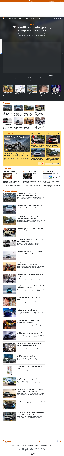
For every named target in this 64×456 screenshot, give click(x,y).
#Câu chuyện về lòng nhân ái (25, 79)
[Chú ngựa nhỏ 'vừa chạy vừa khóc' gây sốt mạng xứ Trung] (32, 88)
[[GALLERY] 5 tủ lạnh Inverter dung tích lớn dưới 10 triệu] (9, 370)
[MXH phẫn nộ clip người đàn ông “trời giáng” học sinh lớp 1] (44, 88)
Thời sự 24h (27, 18)
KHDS (46, 1)
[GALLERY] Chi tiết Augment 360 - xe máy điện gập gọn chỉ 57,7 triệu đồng (40, 126)
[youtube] (42, 163)
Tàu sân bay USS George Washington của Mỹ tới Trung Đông (32, 182)
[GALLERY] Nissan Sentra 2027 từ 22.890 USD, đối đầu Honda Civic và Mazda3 (29, 378)
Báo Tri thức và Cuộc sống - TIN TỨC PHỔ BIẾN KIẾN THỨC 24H (32, 1)
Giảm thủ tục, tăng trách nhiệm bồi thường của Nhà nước (17, 175)
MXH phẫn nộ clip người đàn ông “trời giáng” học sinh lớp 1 (43, 94)
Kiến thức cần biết (22, 18)
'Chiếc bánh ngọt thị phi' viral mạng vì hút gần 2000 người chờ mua (8, 94)
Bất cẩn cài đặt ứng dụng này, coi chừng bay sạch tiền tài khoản (51, 182)
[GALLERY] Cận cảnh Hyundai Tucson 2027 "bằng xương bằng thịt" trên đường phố (18, 114)
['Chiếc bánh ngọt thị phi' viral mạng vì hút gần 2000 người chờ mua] (8, 88)
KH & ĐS (52, 163)
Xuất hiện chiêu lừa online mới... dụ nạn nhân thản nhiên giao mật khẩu (57, 175)
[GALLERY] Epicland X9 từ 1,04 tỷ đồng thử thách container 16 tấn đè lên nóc (30, 355)
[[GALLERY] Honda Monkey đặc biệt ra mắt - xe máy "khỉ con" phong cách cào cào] (29, 120)
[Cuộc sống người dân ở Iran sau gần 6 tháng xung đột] (27, 176)
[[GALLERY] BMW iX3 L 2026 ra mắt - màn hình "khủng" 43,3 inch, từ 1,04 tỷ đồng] (18, 120)
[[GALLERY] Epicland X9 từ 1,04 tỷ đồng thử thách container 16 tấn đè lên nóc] (9, 358)
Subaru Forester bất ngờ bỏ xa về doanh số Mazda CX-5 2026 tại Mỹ (52, 146)
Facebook (58, 441)
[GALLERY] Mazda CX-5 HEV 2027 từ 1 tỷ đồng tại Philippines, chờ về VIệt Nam (31, 402)
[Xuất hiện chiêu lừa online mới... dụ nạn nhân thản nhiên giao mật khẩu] (47, 176)
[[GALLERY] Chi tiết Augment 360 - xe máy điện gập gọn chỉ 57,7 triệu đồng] (40, 120)
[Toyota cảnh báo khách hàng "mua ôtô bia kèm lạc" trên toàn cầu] (38, 139)
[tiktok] (39, 163)
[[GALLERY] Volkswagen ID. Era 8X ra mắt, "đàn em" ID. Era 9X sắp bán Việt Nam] (9, 312)
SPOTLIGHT (10, 133)
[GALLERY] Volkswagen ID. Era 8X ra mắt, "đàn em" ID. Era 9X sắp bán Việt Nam (29, 309)
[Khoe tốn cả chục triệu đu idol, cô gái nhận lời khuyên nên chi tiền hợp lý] (56, 88)
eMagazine (57, 133)
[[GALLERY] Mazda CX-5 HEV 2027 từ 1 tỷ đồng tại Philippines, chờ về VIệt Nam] (9, 404)
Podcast (39, 133)
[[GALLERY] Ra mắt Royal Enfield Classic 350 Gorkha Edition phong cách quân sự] (7, 108)
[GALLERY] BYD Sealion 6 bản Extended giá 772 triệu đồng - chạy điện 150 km (7, 126)
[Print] (1, 48)
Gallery (27, 133)
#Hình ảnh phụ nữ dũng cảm (36, 79)
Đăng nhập (59, 18)
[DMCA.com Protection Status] (32, 454)
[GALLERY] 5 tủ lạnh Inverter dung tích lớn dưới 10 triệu (30, 367)
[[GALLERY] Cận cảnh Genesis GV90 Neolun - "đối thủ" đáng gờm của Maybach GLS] (9, 393)
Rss (60, 441)
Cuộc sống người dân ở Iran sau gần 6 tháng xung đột (36, 175)
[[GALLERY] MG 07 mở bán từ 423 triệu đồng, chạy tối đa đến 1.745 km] (40, 108)
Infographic (48, 133)
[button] (63, 53)
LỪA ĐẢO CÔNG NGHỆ (49, 171)
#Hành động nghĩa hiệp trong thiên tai (44, 77)
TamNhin (61, 1)
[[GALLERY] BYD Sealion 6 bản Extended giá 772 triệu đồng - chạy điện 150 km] (7, 120)
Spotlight (38, 18)
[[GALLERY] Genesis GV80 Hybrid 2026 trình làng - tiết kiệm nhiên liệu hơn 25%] (29, 108)
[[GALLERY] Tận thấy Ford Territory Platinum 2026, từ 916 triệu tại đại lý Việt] (9, 416)
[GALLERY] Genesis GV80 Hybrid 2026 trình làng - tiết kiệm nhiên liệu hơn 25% (29, 114)
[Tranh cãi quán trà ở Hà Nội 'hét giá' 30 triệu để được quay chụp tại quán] (20, 88)
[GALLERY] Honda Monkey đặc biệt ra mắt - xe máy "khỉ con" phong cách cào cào (29, 126)
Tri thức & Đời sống (33, 18)
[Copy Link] (1, 50)
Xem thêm (41, 18)
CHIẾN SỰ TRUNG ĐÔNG (30, 171)
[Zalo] (1, 43)
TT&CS (48, 163)
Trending (6, 18)
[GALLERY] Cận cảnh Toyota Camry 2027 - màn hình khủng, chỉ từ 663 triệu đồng (30, 332)
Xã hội (32, 24)
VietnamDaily (57, 163)
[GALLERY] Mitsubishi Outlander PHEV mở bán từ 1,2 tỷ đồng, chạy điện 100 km (30, 344)
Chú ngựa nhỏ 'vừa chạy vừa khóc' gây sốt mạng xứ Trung (32, 94)
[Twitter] (1, 45)
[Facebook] (1, 40)
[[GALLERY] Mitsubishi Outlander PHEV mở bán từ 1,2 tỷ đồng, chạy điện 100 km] (9, 347)
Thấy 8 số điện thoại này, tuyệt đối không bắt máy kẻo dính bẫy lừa (51, 186)
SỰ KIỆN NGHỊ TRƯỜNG (10, 171)
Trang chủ (3, 18)
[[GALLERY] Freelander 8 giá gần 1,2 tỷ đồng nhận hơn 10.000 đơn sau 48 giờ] (9, 324)
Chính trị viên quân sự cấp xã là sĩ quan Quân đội (12, 186)
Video (33, 133)
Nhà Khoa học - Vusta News (13, 18)
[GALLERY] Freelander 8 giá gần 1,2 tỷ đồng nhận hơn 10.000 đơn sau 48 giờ (29, 321)
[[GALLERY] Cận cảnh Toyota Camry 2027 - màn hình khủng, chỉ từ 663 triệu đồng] (9, 335)
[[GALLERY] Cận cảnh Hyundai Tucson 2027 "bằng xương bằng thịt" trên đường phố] (18, 108)
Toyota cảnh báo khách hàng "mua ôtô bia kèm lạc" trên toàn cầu (37, 146)
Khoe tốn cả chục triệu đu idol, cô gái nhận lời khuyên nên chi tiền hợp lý (56, 94)
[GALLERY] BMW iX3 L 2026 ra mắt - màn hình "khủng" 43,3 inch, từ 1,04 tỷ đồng (18, 126)
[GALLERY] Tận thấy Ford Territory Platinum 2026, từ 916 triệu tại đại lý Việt (30, 413)
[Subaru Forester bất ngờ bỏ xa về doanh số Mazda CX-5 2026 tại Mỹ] (53, 139)
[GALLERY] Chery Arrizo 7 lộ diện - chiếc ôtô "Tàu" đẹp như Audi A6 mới (30, 286)
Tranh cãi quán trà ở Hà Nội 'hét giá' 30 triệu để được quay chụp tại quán (20, 94)
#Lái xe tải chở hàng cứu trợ (32, 77)
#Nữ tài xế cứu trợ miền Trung (21, 77)
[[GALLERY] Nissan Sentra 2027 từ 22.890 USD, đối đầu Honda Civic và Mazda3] (9, 381)
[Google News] (1, 53)
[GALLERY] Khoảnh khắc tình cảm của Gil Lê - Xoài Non (30, 298)
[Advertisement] (32, 10)
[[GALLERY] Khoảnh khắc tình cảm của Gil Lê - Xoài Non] (9, 301)
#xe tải (44, 79)
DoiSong (57, 1)
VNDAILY (51, 1)
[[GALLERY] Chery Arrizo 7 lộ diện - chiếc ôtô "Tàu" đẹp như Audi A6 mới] (9, 289)
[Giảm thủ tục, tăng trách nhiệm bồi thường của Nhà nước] (7, 176)
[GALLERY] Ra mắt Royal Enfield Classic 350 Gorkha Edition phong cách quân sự (7, 114)
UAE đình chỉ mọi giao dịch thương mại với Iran (31, 186)
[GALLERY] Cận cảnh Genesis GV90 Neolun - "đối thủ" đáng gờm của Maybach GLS (30, 390)
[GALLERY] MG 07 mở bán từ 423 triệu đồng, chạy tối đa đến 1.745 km (39, 114)
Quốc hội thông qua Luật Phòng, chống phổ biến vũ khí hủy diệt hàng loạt (11, 182)
